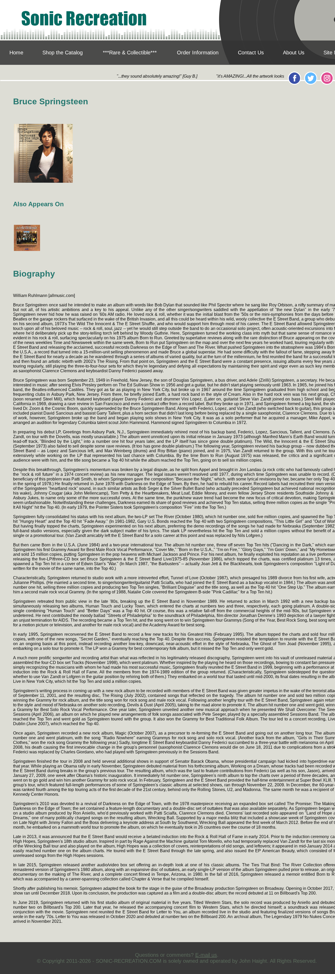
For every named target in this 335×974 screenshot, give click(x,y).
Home (16, 52)
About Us (293, 52)
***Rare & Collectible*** (130, 52)
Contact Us (251, 52)
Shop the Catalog (62, 52)
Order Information (198, 52)
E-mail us (206, 955)
